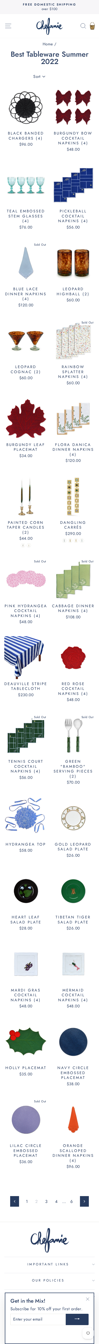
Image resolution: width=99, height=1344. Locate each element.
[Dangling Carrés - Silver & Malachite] (64, 540)
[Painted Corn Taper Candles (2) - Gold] (29, 545)
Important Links (48, 1264)
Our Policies (48, 1280)
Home (48, 44)
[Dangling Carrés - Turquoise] (82, 540)
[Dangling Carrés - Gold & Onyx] (70, 540)
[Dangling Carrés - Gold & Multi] (76, 540)
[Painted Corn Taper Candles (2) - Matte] (23, 545)
